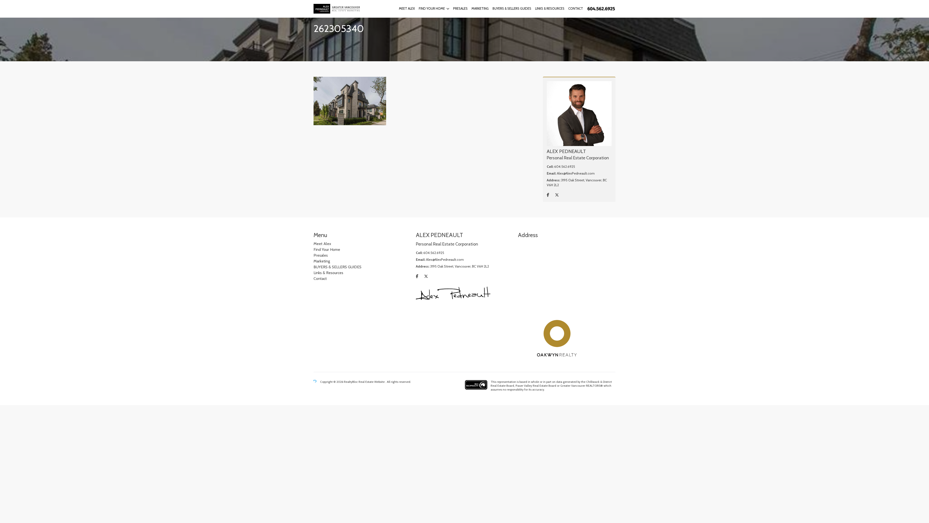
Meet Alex (407, 8)
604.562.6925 (564, 166)
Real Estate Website (372, 382)
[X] (557, 195)
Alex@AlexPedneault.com (576, 173)
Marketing (480, 8)
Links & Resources (549, 8)
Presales (460, 8)
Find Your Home (432, 8)
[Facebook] (548, 195)
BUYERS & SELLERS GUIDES (512, 8)
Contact (575, 8)
